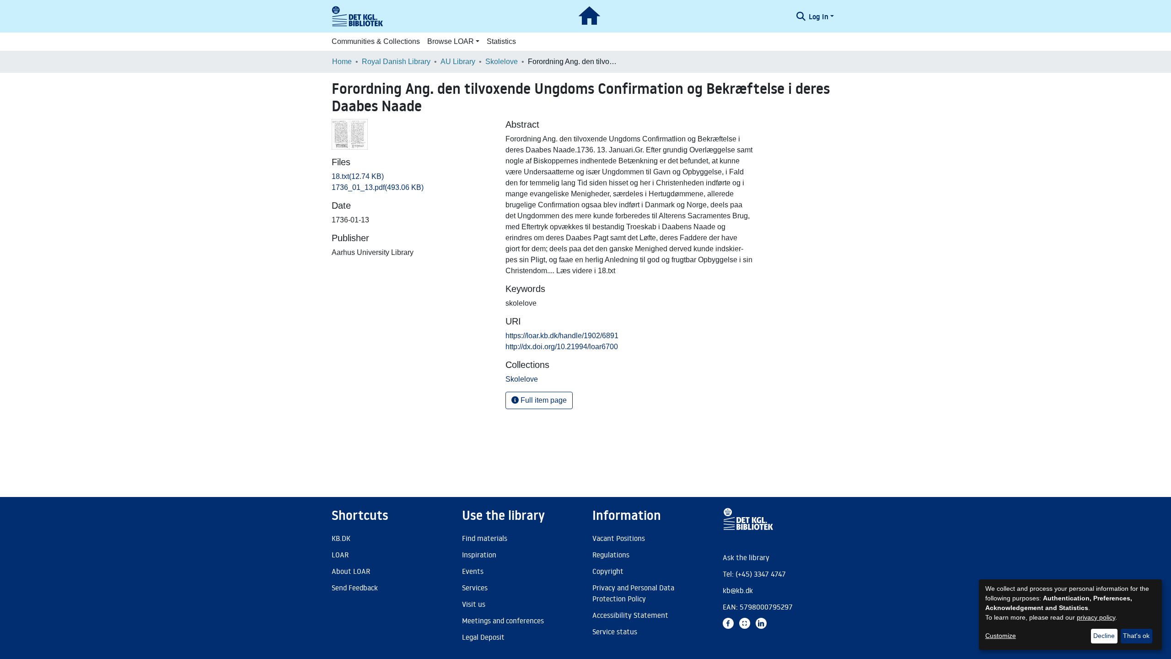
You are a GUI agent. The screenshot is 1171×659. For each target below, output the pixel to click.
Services (475, 587)
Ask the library (746, 557)
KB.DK (341, 538)
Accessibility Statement (630, 615)
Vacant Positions (618, 538)
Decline (1104, 635)
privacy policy (1096, 617)
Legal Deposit (483, 637)
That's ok (1136, 635)
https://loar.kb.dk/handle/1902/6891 (561, 336)
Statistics (501, 41)
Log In (818, 16)
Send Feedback (355, 587)
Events (472, 571)
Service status (614, 631)
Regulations (610, 554)
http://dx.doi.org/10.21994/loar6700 (561, 347)
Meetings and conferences (503, 620)
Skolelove (501, 61)
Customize (1000, 635)
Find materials (484, 538)
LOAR (340, 554)
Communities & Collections (376, 41)
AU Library (457, 61)
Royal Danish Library (396, 61)
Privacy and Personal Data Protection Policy (633, 593)
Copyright (607, 571)
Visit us (473, 604)
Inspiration (479, 554)
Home (342, 61)
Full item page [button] (543, 400)
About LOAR (351, 571)
